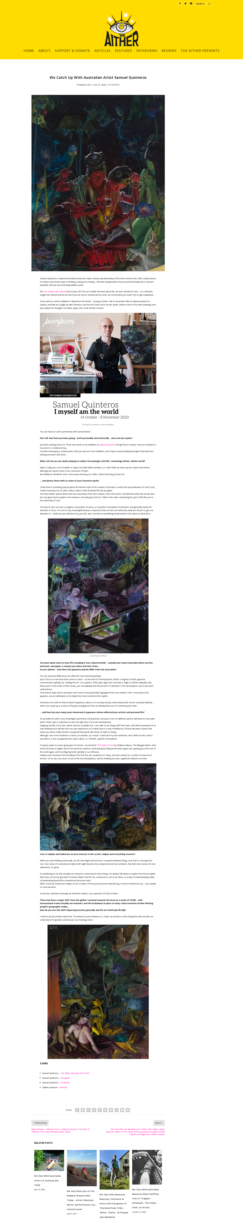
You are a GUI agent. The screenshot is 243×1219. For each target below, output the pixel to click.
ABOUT (44, 51)
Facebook (65, 1082)
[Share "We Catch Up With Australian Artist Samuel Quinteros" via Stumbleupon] (116, 1110)
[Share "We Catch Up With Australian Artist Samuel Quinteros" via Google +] (88, 1110)
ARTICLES (102, 51)
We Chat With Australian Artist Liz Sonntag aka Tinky (47, 1180)
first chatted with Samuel (54, 291)
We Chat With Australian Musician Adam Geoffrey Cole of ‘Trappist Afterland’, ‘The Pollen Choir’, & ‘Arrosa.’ (145, 1198)
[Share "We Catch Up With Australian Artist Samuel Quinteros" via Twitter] (83, 1110)
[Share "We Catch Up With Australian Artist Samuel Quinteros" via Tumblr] (94, 1110)
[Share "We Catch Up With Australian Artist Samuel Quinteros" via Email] (122, 1110)
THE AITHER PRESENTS (200, 51)
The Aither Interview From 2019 (75, 1073)
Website (63, 1087)
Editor (89, 84)
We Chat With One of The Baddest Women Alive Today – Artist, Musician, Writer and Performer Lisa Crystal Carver (81, 1200)
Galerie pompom (107, 444)
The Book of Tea (105, 745)
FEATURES (123, 51)
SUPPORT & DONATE (72, 51)
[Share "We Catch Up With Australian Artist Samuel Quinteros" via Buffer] (111, 1110)
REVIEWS (169, 51)
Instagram (65, 1078)
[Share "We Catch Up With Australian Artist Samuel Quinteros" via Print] (128, 1110)
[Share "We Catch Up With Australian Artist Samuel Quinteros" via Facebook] (77, 1110)
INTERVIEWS (146, 51)
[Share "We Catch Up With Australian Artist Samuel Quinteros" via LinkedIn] (105, 1110)
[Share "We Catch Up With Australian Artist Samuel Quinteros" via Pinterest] (100, 1110)
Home (29, 51)
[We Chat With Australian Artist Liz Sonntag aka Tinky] (49, 1160)
